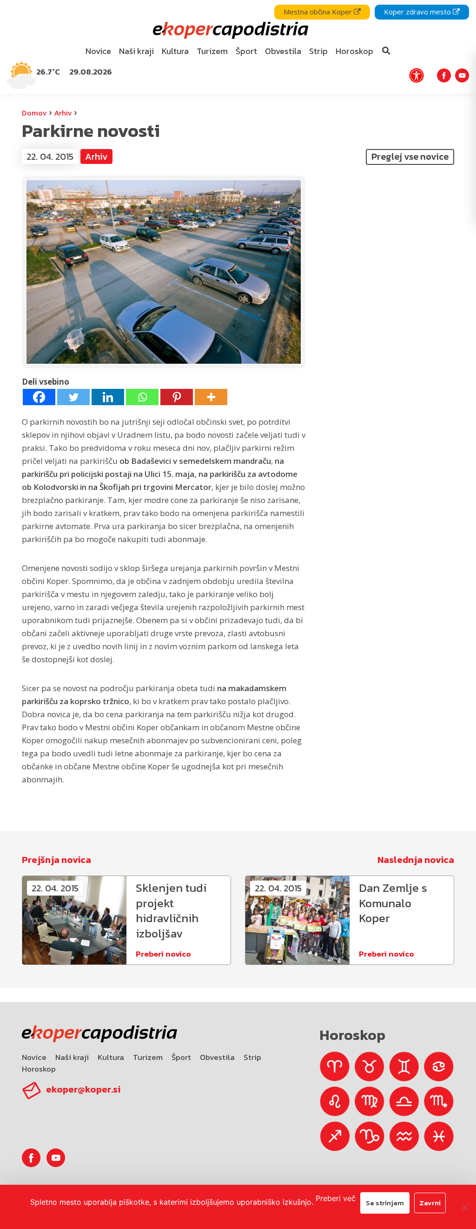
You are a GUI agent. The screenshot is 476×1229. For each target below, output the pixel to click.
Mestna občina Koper (319, 11)
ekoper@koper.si (83, 1089)
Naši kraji (72, 1057)
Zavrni (430, 1202)
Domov (34, 112)
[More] (211, 397)
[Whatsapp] (142, 397)
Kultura (111, 1057)
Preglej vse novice (410, 156)
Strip (252, 1057)
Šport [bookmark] (246, 51)
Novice (34, 1057)
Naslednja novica (415, 860)
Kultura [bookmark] (175, 51)
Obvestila (217, 1057)
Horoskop (39, 1069)
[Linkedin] (108, 397)
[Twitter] (73, 397)
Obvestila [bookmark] (283, 51)
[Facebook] (39, 397)
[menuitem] (98, 51)
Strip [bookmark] (318, 51)
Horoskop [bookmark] (354, 51)
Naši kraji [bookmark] (136, 51)
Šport (181, 1057)
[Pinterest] (176, 397)
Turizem (148, 1057)
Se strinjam (385, 1202)
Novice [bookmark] (98, 51)
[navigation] (238, 47)
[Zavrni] (464, 1207)
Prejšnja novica (56, 860)
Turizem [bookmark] (212, 51)
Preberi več (336, 1198)
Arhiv (63, 112)
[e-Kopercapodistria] (229, 30)
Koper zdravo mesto (418, 11)
